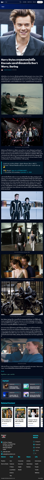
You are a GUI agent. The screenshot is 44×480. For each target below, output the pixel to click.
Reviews (29, 467)
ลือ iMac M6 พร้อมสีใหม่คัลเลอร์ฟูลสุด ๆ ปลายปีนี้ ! (35, 396)
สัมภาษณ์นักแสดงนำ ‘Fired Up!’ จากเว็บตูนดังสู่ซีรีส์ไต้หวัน (7, 422)
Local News (12, 469)
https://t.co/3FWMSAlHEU (19, 170)
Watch (30, 2)
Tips (11, 475)
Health (36, 464)
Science (12, 472)
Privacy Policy (40, 478)
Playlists (3, 461)
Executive (20, 464)
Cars (11, 461)
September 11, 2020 (26, 172)
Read (34, 2)
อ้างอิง (2, 371)
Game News (29, 464)
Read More (16, 384)
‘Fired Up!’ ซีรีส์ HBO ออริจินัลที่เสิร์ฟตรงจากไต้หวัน (19, 422)
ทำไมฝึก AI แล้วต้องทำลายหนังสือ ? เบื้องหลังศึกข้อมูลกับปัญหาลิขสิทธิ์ (14, 388)
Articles (28, 461)
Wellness (37, 472)
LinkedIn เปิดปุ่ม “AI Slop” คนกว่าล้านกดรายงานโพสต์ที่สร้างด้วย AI (14, 397)
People (36, 467)
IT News (12, 467)
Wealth (19, 469)
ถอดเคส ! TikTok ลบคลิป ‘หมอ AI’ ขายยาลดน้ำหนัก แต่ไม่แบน (32, 422)
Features (12, 464)
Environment (38, 461)
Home (24, 2)
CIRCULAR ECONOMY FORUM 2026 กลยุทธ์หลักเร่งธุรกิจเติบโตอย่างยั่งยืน (35, 388)
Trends (36, 469)
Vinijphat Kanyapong (7, 70)
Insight (19, 467)
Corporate (20, 461)
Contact (40, 2)
